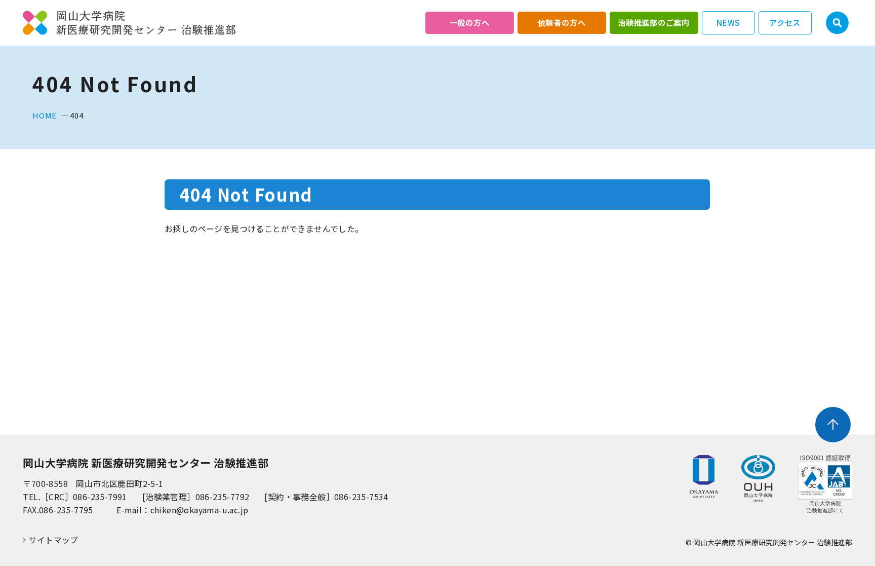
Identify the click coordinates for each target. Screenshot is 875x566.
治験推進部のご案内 (654, 22)
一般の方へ (470, 22)
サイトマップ (53, 540)
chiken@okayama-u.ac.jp (199, 510)
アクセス (785, 22)
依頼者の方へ (562, 22)
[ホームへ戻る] (129, 23)
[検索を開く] (837, 23)
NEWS (728, 22)
